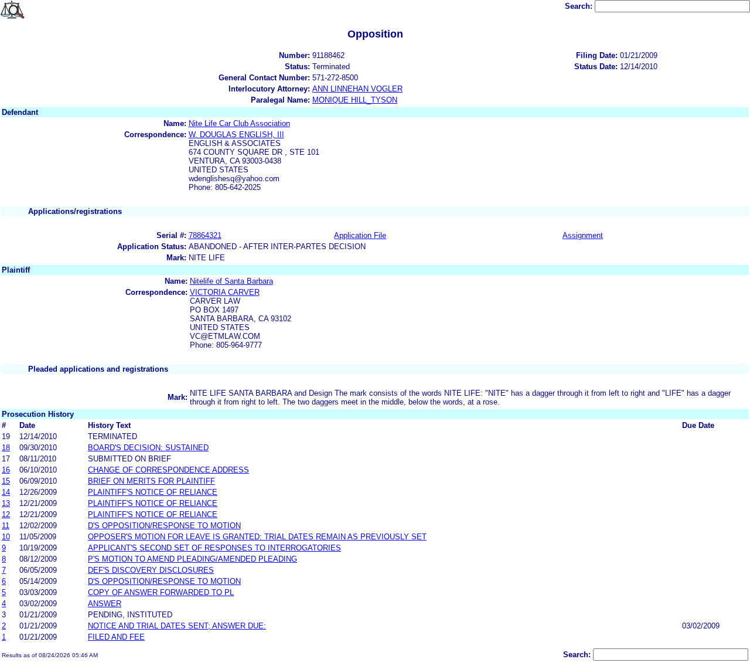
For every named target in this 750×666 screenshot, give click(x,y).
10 (6, 536)
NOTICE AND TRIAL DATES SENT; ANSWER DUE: (177, 625)
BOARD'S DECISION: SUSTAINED (148, 447)
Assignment (582, 235)
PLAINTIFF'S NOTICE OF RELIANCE (152, 492)
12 (6, 514)
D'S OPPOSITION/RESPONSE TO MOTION (164, 525)
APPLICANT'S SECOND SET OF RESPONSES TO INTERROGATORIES (214, 547)
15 (6, 481)
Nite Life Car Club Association (239, 123)
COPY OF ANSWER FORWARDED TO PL (161, 592)
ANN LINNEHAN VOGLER (357, 88)
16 (6, 469)
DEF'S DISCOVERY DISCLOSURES (151, 570)
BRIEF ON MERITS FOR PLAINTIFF (151, 481)
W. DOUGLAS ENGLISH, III (236, 134)
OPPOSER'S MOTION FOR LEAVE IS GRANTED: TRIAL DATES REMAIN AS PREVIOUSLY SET (257, 536)
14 (6, 492)
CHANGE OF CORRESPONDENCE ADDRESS (168, 469)
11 (5, 525)
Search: (580, 6)
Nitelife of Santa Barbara (231, 281)
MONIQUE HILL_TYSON (354, 100)
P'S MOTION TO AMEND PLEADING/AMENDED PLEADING (192, 559)
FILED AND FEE (116, 637)
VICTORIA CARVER (225, 292)
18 (6, 447)
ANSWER (104, 603)
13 (6, 503)
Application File (360, 235)
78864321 (205, 235)
